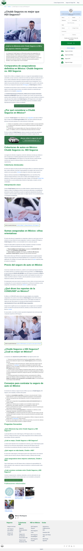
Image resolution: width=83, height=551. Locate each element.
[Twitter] (67, 546)
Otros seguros (71, 48)
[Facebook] (64, 546)
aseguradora (19, 91)
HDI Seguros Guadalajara (34, 535)
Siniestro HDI (46, 532)
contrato (10, 309)
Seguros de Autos (69, 51)
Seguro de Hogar (68, 62)
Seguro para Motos (69, 54)
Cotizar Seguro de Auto (59, 2)
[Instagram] (69, 546)
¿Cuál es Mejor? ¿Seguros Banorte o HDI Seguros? (28, 225)
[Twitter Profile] (18, 517)
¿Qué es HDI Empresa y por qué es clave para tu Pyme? (29, 343)
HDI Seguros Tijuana (34, 527)
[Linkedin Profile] (15, 517)
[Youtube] (74, 546)
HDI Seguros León (34, 531)
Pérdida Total (41, 178)
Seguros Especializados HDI (23, 530)
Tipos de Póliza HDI (47, 535)
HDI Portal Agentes (45, 539)
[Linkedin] (71, 546)
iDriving (19, 172)
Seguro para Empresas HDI (23, 540)
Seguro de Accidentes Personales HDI (23, 536)
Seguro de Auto (11, 526)
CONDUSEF (15, 418)
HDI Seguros (25, 84)
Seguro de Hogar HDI (70, 2)
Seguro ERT (67, 58)
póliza (34, 259)
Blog (78, 2)
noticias (9, 6)
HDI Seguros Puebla (34, 539)
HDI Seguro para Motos (10, 529)
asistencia (24, 284)
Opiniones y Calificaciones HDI (46, 528)
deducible (17, 365)
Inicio (5, 6)
